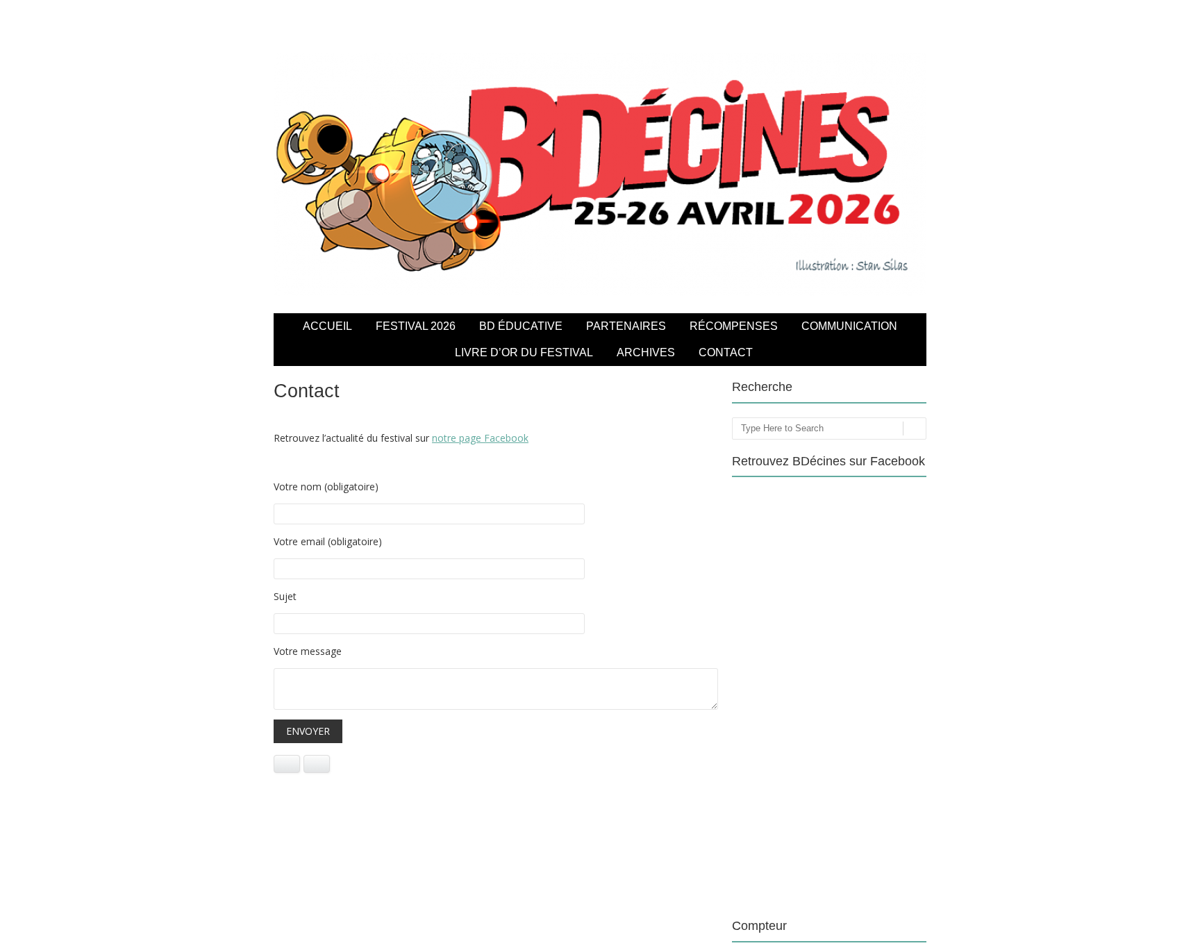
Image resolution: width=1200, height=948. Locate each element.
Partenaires (626, 326)
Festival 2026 (416, 326)
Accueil (327, 326)
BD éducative (520, 326)
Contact (726, 352)
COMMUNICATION (849, 326)
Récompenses (734, 326)
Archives (646, 352)
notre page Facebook (480, 437)
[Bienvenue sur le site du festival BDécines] (600, 292)
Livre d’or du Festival (524, 352)
